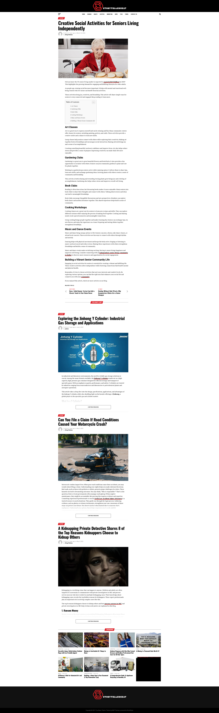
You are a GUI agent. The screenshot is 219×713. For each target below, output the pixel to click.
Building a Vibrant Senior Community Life (83, 121)
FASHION (89, 14)
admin (67, 329)
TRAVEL (126, 14)
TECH (121, 14)
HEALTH (95, 14)
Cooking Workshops (77, 115)
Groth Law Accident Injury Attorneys (108, 499)
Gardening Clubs (76, 109)
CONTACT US (134, 14)
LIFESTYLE (102, 14)
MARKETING (109, 14)
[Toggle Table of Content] (93, 102)
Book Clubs (74, 112)
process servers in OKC (113, 604)
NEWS (116, 14)
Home (83, 14)
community (85, 277)
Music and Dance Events (78, 118)
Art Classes (74, 106)
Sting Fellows (69, 34)
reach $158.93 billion (111, 82)
